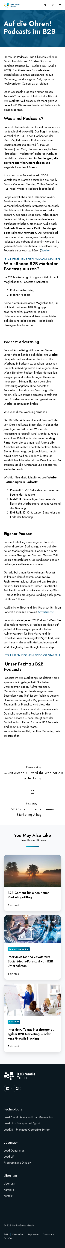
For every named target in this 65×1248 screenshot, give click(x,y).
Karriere (9, 1190)
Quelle (45, 250)
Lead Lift (9, 1157)
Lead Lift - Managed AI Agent (22, 1123)
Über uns (11, 1175)
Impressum (33, 1234)
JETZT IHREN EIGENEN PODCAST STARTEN (32, 259)
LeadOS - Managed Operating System (27, 1130)
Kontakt (8, 1196)
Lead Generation (14, 1151)
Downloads (48, 1234)
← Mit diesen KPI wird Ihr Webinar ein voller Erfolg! (33, 775)
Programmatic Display (17, 1163)
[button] (53, 5)
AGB (6, 1234)
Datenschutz (18, 1234)
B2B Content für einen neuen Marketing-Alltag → (31, 812)
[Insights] (32, 791)
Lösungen (11, 1142)
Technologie (13, 1109)
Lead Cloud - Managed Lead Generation (28, 1117)
